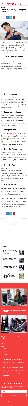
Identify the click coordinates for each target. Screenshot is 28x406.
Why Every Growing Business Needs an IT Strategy (10, 259)
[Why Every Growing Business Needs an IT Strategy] (21, 260)
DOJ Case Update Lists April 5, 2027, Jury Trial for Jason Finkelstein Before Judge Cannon (10, 275)
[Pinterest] (14, 17)
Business (3, 308)
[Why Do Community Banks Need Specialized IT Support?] (21, 252)
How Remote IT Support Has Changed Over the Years (21, 220)
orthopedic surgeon (14, 133)
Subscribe (14, 395)
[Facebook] (7, 17)
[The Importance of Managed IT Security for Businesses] (21, 268)
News (3, 7)
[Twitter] (10, 17)
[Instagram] (5, 401)
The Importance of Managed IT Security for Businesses (10, 267)
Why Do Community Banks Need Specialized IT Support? (10, 251)
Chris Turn (5, 13)
